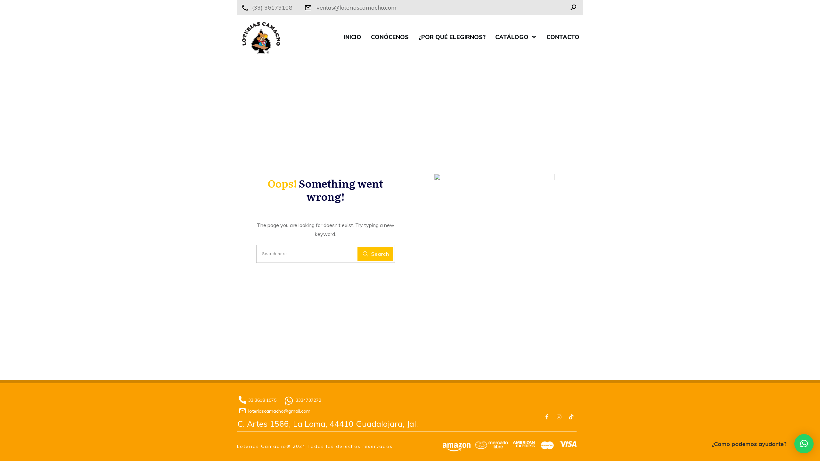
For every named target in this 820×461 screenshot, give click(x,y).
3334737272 (308, 400)
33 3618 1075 (262, 400)
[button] (804, 443)
